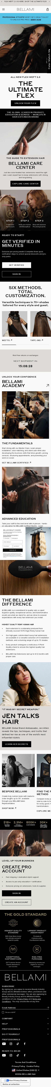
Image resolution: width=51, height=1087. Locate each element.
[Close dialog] (50, 528)
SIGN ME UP (12, 550)
